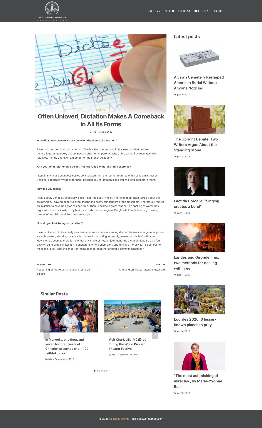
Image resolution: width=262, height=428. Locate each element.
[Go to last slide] (47, 334)
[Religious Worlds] (52, 11)
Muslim (169, 11)
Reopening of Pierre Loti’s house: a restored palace (63, 269)
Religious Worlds (119, 418)
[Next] (155, 334)
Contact (217, 11)
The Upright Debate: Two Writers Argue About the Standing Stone (196, 144)
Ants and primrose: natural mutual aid (142, 267)
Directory (201, 11)
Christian (153, 11)
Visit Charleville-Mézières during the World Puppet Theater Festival (127, 344)
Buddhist (184, 11)
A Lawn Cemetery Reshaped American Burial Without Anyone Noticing (199, 82)
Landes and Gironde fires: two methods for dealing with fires (196, 262)
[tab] (95, 371)
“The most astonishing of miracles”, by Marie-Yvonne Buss (198, 381)
